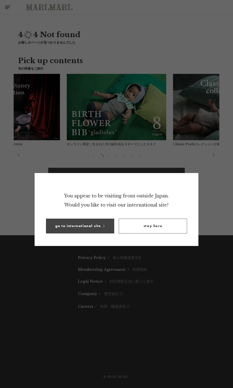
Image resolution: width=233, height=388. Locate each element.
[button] (80, 226)
